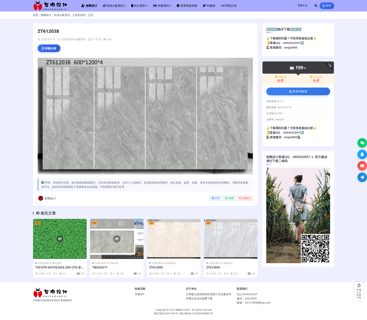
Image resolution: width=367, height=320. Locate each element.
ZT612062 (156, 267)
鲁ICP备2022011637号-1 (167, 313)
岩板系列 (80, 39)
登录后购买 (299, 91)
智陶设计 (46, 15)
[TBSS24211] (117, 239)
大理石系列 (79, 15)
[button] (362, 143)
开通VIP (139, 294)
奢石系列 (57, 263)
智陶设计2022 (182, 309)
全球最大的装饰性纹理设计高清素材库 (208, 294)
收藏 (231, 198)
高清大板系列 (62, 15)
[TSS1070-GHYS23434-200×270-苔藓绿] (60, 239)
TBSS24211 (100, 267)
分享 (217, 198)
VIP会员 (282, 77)
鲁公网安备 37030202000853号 (196, 313)
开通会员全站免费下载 (199, 298)
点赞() (246, 198)
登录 (328, 5)
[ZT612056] (230, 239)
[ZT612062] (174, 239)
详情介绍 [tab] (50, 48)
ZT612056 (213, 267)
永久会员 (317, 77)
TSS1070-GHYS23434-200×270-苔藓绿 (59, 269)
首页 (35, 15)
